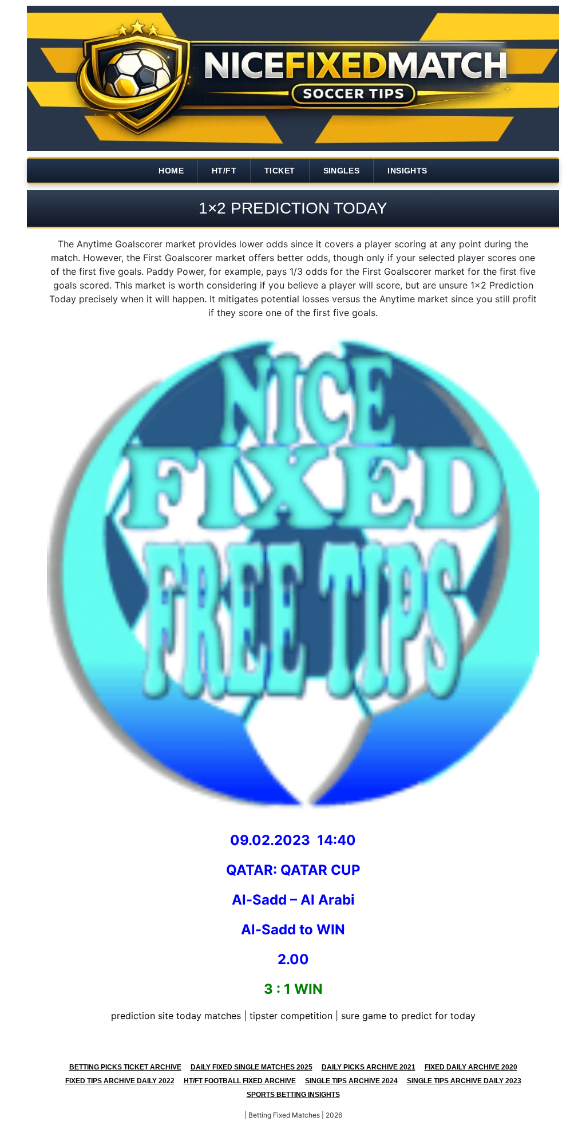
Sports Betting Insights (293, 1095)
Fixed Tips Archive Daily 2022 (120, 1081)
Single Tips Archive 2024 (351, 1081)
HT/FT (224, 170)
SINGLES (341, 170)
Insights (407, 170)
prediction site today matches (176, 1015)
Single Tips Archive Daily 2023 (464, 1081)
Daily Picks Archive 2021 (368, 1067)
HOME (171, 170)
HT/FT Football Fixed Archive (240, 1081)
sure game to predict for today (408, 1015)
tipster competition (291, 1015)
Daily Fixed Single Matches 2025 (251, 1067)
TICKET (279, 170)
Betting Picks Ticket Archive (125, 1067)
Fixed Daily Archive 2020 (471, 1067)
